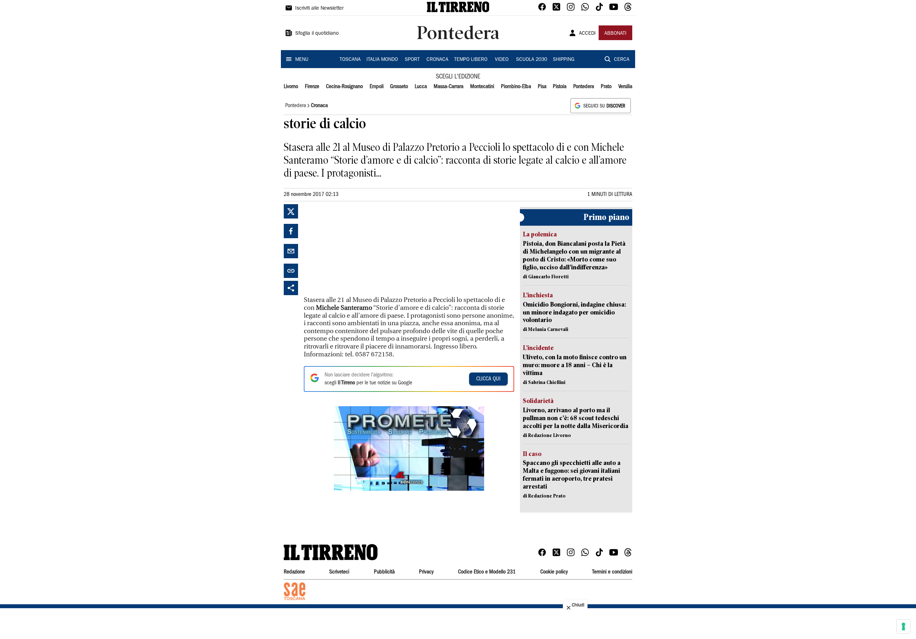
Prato (606, 86)
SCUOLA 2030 (531, 59)
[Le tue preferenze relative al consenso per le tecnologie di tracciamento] (903, 626)
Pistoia (559, 86)
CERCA (621, 59)
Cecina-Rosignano (344, 86)
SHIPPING (563, 59)
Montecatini (482, 86)
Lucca (421, 86)
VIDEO (501, 59)
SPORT (412, 59)
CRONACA (437, 59)
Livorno (291, 86)
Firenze (312, 86)
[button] (409, 448)
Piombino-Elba (516, 86)
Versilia (625, 86)
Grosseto (399, 86)
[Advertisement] (357, 249)
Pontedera (583, 86)
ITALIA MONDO (382, 59)
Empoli (377, 86)
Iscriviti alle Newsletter (319, 8)
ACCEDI (587, 33)
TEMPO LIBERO (470, 59)
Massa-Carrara (448, 86)
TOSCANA (350, 59)
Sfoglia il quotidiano (317, 33)
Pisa (542, 86)
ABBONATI (615, 33)
